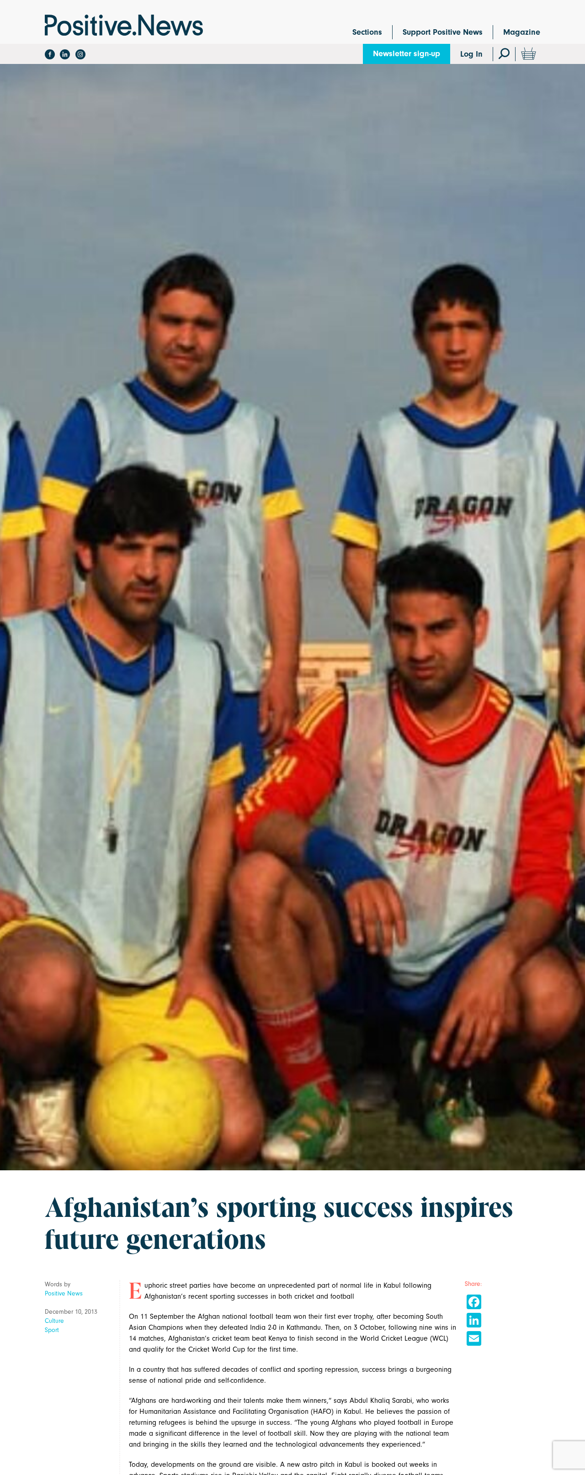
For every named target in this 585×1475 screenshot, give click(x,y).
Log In (471, 54)
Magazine (521, 32)
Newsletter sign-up (406, 53)
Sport (52, 1330)
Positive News (64, 1293)
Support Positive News (443, 32)
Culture (54, 1321)
